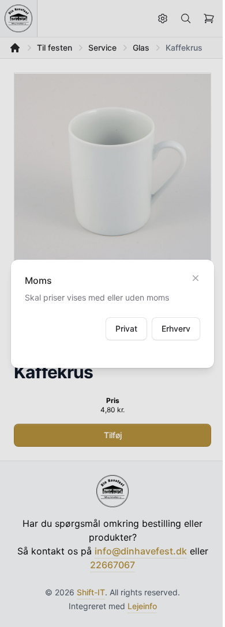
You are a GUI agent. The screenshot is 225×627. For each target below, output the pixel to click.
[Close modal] (195, 278)
